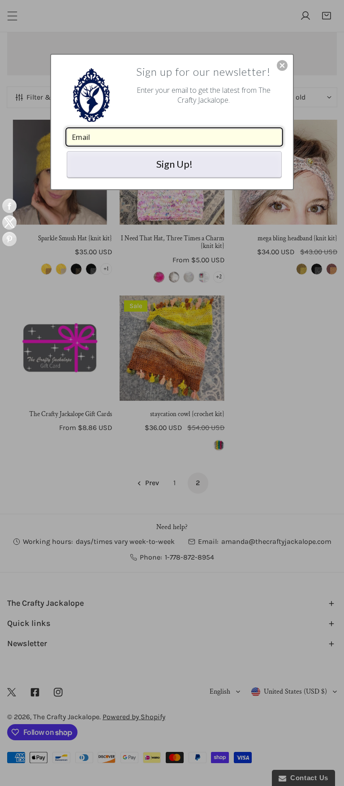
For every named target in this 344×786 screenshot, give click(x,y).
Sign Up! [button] (174, 164)
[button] (282, 65)
